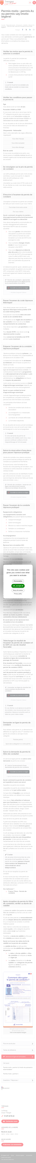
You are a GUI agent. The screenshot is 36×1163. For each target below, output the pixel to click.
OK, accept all (18, 586)
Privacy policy (18, 593)
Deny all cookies (18, 590)
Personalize (18, 581)
